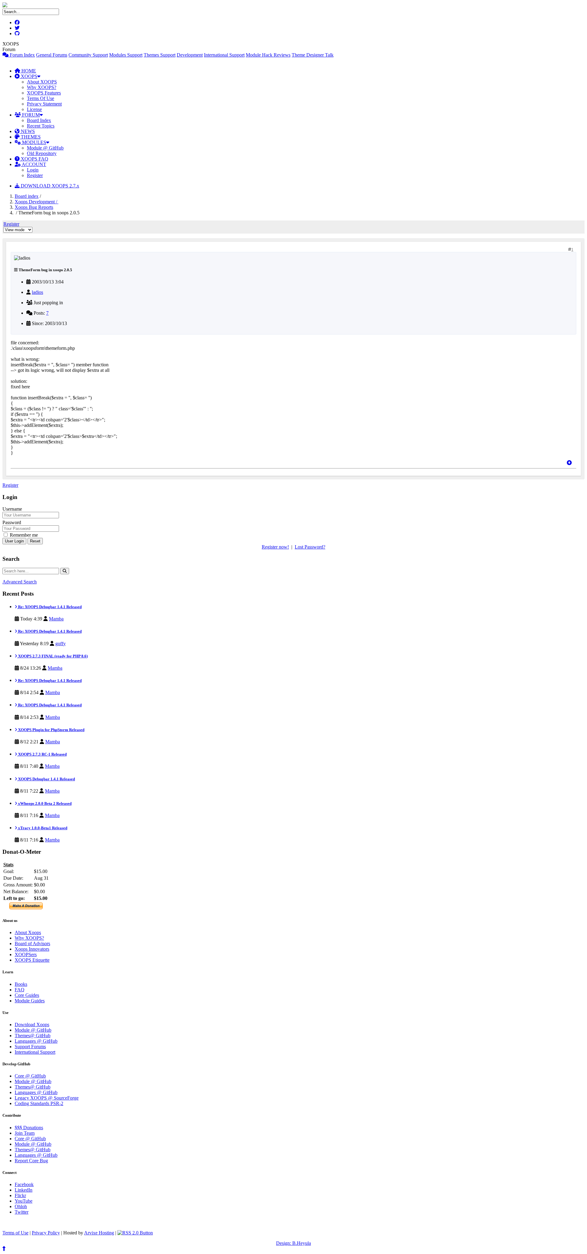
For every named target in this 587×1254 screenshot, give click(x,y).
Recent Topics (40, 125)
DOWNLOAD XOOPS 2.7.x (49, 185)
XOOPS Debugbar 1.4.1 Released (46, 779)
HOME (28, 70)
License (34, 109)
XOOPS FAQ (34, 158)
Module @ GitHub (45, 147)
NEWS (27, 131)
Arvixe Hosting (99, 1232)
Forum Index (22, 54)
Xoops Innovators (32, 949)
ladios (37, 292)
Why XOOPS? (41, 87)
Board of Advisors (32, 943)
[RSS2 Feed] (135, 1232)
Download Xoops (32, 1024)
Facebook (24, 1184)
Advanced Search (19, 581)
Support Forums (30, 1046)
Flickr (20, 1195)
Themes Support (159, 54)
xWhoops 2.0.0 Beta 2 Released (44, 803)
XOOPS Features (44, 92)
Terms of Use (15, 1232)
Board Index (39, 120)
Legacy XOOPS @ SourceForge (47, 1097)
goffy (60, 643)
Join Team (25, 1133)
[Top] (569, 462)
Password (11, 522)
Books (21, 984)
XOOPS (28, 76)
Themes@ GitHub (32, 1035)
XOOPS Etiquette (32, 960)
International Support (224, 54)
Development (190, 54)
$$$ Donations (29, 1127)
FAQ (19, 989)
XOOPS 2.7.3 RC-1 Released (42, 754)
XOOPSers (26, 954)
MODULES (33, 142)
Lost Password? (310, 546)
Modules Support (125, 54)
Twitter (21, 1212)
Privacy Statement (44, 103)
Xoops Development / (36, 201)
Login (33, 169)
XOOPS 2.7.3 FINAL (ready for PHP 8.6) (52, 656)
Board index (27, 196)
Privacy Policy (46, 1232)
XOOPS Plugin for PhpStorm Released (50, 729)
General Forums (51, 54)
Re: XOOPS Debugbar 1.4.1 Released (49, 607)
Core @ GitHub (30, 1075)
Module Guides (30, 1000)
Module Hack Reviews (268, 54)
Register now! (275, 546)
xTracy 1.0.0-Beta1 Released (42, 828)
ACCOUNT (33, 164)
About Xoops (28, 932)
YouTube (23, 1201)
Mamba (56, 618)
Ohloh (21, 1206)
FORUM (30, 114)
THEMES (30, 136)
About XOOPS (42, 81)
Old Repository (42, 153)
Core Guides (27, 995)
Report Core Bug (31, 1160)
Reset (35, 541)
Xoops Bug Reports (34, 207)
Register (35, 175)
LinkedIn (23, 1190)
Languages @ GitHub (36, 1041)
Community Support (88, 54)
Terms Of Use (40, 98)
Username (12, 509)
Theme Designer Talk (313, 54)
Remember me (23, 535)
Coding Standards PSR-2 (39, 1103)
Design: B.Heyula (293, 1243)
